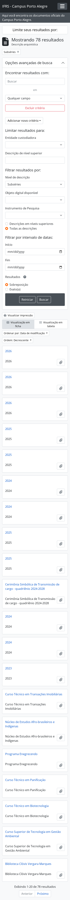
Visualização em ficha (20, 324)
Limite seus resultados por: (35, 29)
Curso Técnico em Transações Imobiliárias (33, 694)
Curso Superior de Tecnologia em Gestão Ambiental (33, 834)
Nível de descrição (17, 177)
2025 (8, 429)
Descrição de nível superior (23, 153)
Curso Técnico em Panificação (25, 780)
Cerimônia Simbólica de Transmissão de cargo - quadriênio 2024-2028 (32, 586)
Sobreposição (19, 285)
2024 (8, 481)
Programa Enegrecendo (21, 754)
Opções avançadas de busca (28, 62)
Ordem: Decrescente (16, 340)
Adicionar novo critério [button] (23, 121)
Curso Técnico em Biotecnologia (27, 806)
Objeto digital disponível (21, 193)
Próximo (43, 894)
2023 (8, 668)
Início (8, 245)
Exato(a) (15, 289)
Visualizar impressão (20, 315)
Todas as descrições (23, 228)
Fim (7, 260)
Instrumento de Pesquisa (22, 208)
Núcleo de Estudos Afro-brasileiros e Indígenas (30, 724)
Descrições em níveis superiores (31, 224)
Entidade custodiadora (20, 138)
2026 (8, 351)
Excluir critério (35, 108)
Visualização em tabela (52, 324)
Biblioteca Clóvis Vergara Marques (28, 864)
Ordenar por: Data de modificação (24, 333)
